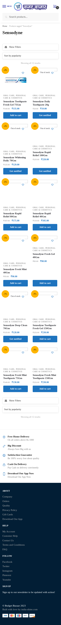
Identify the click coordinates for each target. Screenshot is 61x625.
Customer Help (10, 536)
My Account (8, 531)
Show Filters (15, 47)
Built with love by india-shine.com (20, 609)
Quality (6, 505)
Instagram (7, 570)
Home (4, 26)
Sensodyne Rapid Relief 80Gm (12, 215)
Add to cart (15, 115)
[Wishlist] (22, 72)
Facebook (7, 562)
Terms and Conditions (13, 545)
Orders (5, 501)
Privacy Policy (9, 510)
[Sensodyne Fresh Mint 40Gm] (15, 248)
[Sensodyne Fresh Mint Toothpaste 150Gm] (45, 357)
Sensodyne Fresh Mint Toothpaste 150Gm (44, 377)
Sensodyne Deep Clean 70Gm (15, 327)
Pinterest (6, 575)
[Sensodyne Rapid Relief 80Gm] (15, 192)
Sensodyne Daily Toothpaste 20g (41, 103)
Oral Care (8, 95)
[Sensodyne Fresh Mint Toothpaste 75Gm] (15, 357)
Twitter (5, 566)
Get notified (45, 115)
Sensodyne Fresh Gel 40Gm (44, 256)
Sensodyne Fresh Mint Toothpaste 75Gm (15, 377)
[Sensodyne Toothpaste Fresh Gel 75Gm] (15, 80)
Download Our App (12, 519)
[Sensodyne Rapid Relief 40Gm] (45, 192)
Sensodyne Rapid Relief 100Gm (42, 154)
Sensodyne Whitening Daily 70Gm (14, 159)
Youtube (6, 579)
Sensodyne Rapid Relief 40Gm (42, 215)
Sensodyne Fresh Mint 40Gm (15, 271)
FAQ (4, 549)
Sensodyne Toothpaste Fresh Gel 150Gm (44, 327)
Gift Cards (7, 514)
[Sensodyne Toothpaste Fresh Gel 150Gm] (45, 304)
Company (7, 496)
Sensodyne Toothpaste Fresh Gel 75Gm (15, 103)
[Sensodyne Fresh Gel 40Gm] (45, 240)
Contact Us (8, 540)
